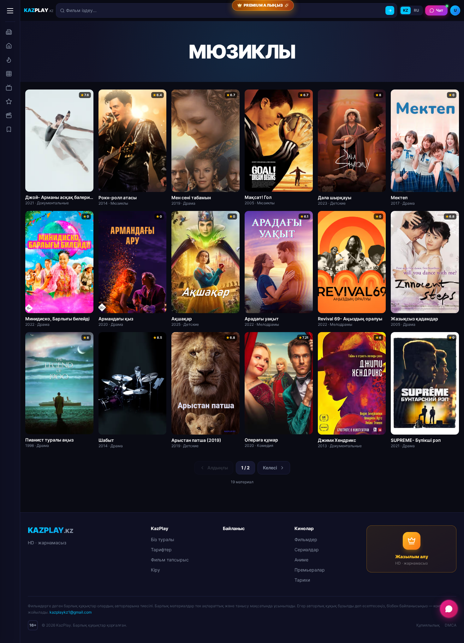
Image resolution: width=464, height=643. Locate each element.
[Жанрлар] (9, 73)
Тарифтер (161, 549)
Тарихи (302, 580)
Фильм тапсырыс (170, 559)
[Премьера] (9, 59)
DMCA (450, 625)
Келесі (270, 467)
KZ (405, 10)
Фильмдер (305, 539)
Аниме (301, 559)
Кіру (155, 569)
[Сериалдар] (9, 87)
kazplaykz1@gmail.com (71, 612)
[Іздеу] (389, 10)
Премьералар (309, 569)
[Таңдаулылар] (9, 129)
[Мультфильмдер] (9, 115)
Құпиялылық (428, 625)
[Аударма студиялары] (9, 32)
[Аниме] (9, 101)
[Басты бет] (9, 46)
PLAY (38, 10)
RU (416, 10)
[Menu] (10, 10)
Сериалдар (306, 549)
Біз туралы (162, 539)
